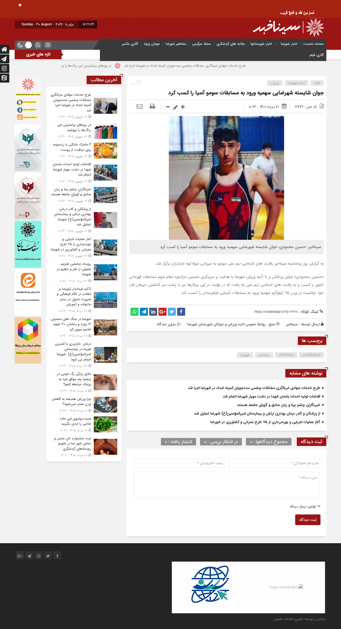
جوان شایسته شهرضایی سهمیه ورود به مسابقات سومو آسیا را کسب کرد (246, 93)
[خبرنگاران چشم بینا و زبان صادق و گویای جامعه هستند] (84, 195)
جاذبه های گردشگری (231, 44)
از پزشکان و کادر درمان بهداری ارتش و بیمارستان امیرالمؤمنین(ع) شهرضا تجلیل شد (257, 413)
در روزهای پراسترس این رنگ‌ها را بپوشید (106, 65)
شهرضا (245, 355)
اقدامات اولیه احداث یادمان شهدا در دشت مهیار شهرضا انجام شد (271, 396)
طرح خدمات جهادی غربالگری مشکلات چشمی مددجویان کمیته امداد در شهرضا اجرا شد (208, 65)
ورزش (275, 83)
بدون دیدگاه (166, 324)
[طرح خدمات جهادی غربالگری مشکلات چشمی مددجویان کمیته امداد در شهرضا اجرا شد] (84, 106)
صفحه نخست (313, 44)
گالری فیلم (317, 55)
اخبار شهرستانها (261, 44)
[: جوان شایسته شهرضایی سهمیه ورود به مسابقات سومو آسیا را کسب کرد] (139, 107)
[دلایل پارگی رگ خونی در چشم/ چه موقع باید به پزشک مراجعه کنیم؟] (84, 382)
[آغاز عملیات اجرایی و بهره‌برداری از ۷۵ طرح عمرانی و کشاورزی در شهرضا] (84, 247)
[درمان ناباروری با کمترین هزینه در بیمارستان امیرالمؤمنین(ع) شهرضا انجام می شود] (84, 355)
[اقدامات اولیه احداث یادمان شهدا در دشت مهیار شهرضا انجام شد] (84, 172)
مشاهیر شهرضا (176, 44)
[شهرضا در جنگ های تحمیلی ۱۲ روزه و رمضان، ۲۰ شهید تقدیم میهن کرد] (84, 327)
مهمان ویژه (152, 44)
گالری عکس (129, 44)
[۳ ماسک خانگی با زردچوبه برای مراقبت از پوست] (84, 150)
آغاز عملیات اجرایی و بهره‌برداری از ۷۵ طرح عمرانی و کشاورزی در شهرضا (265, 422)
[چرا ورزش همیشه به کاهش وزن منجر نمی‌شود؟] (84, 405)
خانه (317, 83)
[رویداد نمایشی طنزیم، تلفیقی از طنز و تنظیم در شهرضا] (84, 272)
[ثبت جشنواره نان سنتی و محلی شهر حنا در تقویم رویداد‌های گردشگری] (84, 446)
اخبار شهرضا (289, 44)
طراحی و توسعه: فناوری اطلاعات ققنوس (299, 619)
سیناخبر (292, 324)
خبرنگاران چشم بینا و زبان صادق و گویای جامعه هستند (278, 405)
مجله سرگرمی (201, 44)
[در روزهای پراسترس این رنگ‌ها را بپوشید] (84, 130)
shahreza (286, 355)
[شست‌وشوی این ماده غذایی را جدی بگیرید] (84, 424)
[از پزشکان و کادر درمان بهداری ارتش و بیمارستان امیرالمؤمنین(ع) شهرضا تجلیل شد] (84, 220)
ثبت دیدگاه (307, 520)
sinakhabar (312, 355)
